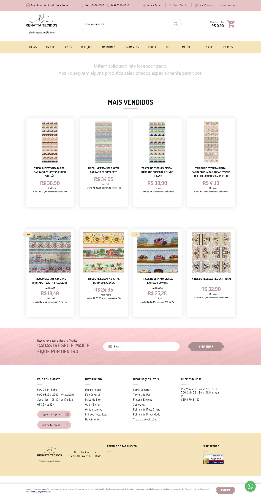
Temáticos (185, 47)
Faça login (62, 5)
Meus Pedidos (181, 5)
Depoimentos (227, 5)
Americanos (108, 47)
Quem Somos (155, 5)
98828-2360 (94, 5)
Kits (168, 47)
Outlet (152, 47)
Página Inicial (93, 389)
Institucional (94, 379)
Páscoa (50, 47)
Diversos (227, 47)
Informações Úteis (146, 379)
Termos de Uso (141, 394)
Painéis (68, 47)
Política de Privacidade (146, 414)
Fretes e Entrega (143, 399)
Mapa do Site (93, 399)
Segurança (139, 404)
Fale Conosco (206, 5)
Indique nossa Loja (96, 414)
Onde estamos (93, 409)
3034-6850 (120, 5)
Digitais (32, 47)
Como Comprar (142, 389)
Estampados (132, 47)
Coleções (86, 47)
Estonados (207, 47)
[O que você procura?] (176, 24)
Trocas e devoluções (145, 419)
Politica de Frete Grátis (146, 409)
